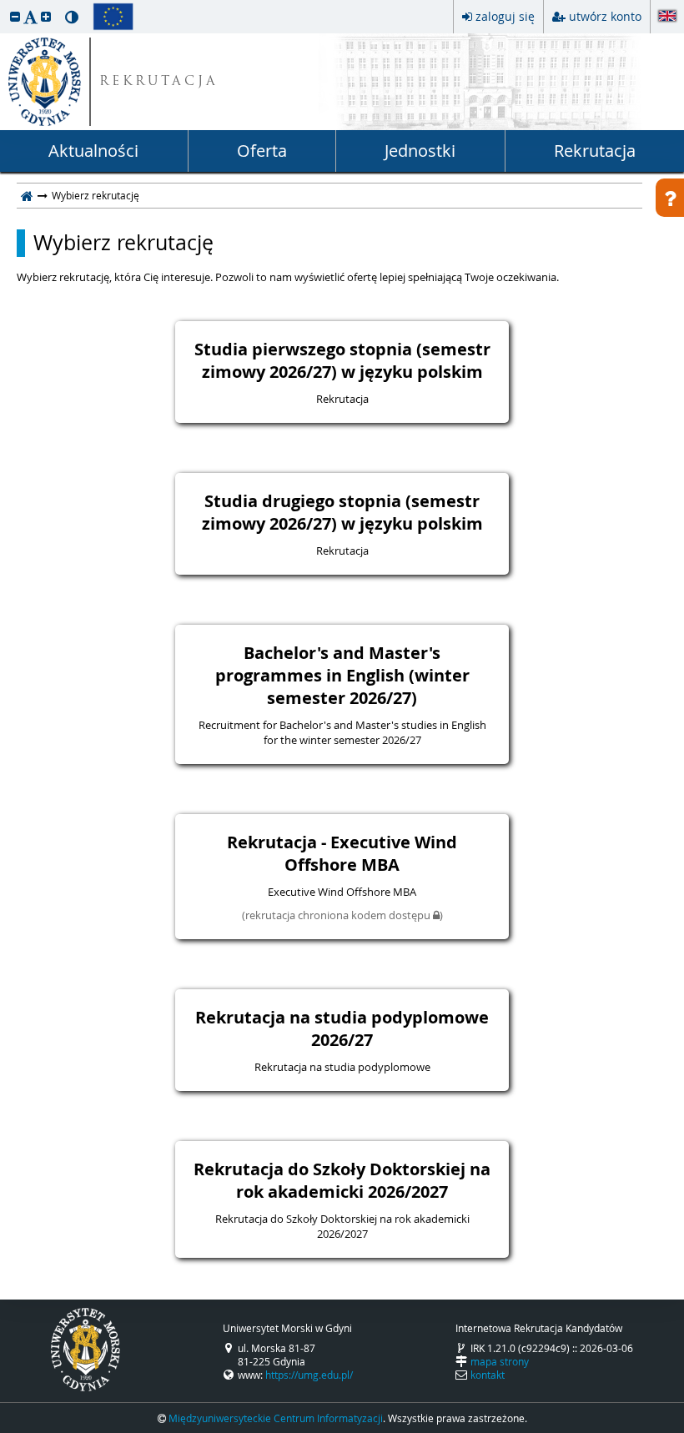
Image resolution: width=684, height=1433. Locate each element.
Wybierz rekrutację (123, 242)
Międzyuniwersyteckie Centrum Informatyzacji (275, 1418)
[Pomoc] (670, 197)
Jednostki (420, 150)
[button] (15, 16)
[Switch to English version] (667, 17)
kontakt (487, 1374)
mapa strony (499, 1361)
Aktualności (93, 150)
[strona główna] (27, 195)
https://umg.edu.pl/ (309, 1374)
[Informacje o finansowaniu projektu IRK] (113, 17)
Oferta (262, 150)
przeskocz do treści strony (4, 4)
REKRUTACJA (159, 82)
